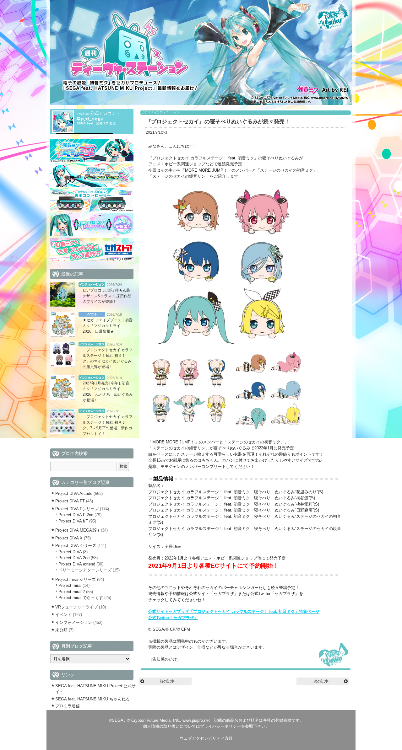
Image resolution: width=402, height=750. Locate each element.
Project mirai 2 (71, 591)
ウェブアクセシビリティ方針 (206, 738)
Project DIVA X (69, 538)
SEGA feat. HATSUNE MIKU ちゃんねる (92, 699)
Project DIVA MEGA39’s (77, 530)
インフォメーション (167, 112)
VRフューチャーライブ (76, 607)
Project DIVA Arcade (73, 493)
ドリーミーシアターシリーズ (84, 570)
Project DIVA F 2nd (75, 514)
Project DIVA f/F (73, 521)
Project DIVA (70, 551)
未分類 (61, 630)
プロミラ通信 (67, 706)
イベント (92, 314)
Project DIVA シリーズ (75, 545)
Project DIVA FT (70, 501)
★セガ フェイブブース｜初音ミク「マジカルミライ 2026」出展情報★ (108, 326)
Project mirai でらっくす (80, 597)
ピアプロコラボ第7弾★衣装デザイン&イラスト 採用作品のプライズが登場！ (107, 296)
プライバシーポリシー (220, 726)
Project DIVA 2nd (74, 557)
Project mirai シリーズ (75, 579)
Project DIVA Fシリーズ (77, 508)
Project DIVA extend (76, 564)
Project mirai (69, 585)
